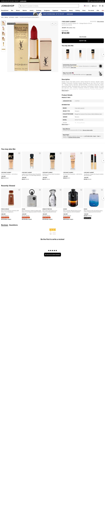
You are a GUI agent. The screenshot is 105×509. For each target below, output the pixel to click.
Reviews (4, 225)
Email (94, 136)
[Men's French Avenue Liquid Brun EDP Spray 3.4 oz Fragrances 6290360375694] (19, 190)
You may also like (67, 46)
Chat (98, 136)
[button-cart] (103, 6)
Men (12, 10)
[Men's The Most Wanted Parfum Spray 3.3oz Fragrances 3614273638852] (81, 190)
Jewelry (31, 10)
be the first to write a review (52, 254)
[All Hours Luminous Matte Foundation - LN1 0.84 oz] (60, 153)
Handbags (38, 10)
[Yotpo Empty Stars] (93, 21)
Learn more (73, 67)
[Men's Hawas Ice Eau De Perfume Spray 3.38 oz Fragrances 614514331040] (102, 190)
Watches (25, 10)
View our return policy (88, 130)
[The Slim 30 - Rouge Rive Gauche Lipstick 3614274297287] (102, 153)
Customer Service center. (74, 137)
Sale (103, 10)
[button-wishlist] (100, 6)
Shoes (84, 10)
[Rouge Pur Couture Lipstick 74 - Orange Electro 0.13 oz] (55, 23)
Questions (13, 225)
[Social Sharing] (52, 23)
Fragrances (63, 10)
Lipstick (16, 17)
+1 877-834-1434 (88, 136)
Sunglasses (47, 10)
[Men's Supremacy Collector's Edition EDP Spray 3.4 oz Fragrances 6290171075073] (39, 190)
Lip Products (11, 17)
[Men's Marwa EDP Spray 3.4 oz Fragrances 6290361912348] (60, 190)
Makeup (6, 17)
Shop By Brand (4, 10)
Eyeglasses (55, 10)
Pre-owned (91, 10)
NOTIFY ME (82, 40)
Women (18, 10)
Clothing (77, 10)
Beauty (71, 10)
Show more (65, 90)
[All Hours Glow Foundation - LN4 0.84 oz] (81, 153)
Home (2, 17)
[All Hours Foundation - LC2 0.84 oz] (19, 153)
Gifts (98, 10)
